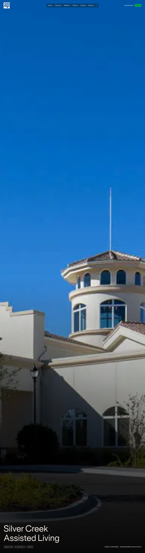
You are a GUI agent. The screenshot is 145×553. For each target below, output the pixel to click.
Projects (83, 5)
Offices (75, 5)
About (50, 5)
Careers (90, 5)
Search (96, 5)
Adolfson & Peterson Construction (7, 5)
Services (58, 5)
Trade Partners (128, 5)
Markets (66, 5)
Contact (138, 5)
